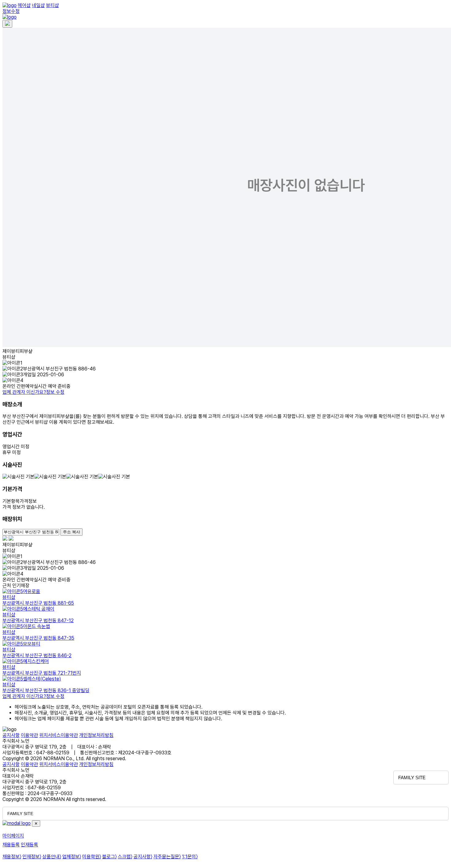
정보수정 (11, 11)
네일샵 (38, 5)
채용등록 (11, 845)
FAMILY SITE (412, 777)
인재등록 (29, 845)
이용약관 (29, 735)
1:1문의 (190, 857)
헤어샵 (24, 5)
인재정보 (31, 857)
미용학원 (91, 857)
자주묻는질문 (167, 857)
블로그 (109, 857)
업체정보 (71, 857)
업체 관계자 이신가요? (33, 392)
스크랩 (125, 857)
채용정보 (11, 857)
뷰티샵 (52, 5)
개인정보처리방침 (96, 735)
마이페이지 (13, 836)
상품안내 (51, 857)
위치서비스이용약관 (58, 735)
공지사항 (11, 735)
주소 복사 (71, 532)
